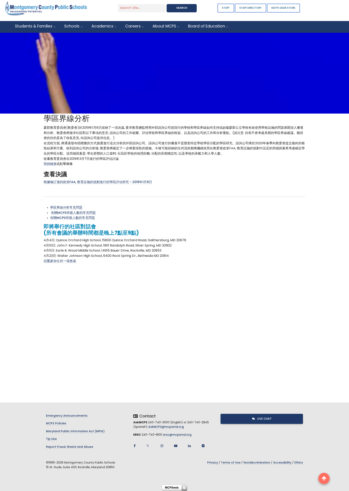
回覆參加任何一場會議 (60, 261)
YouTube (175, 445)
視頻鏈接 (50, 164)
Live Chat (264, 418)
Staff (225, 8)
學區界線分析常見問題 (66, 207)
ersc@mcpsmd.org (177, 434)
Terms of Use (231, 462)
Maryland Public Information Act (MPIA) (75, 431)
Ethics (298, 462)
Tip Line (51, 439)
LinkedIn (189, 445)
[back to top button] (324, 478)
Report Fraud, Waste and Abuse (69, 447)
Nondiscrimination (257, 462)
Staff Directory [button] (250, 8)
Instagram (162, 445)
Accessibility (282, 462)
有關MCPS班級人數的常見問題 (74, 213)
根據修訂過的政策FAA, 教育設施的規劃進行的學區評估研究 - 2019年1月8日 (98, 182)
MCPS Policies (56, 423)
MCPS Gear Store (283, 8)
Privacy (212, 462)
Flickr (203, 445)
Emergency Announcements (66, 415)
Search (181, 8)
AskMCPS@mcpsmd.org (166, 427)
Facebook (134, 445)
